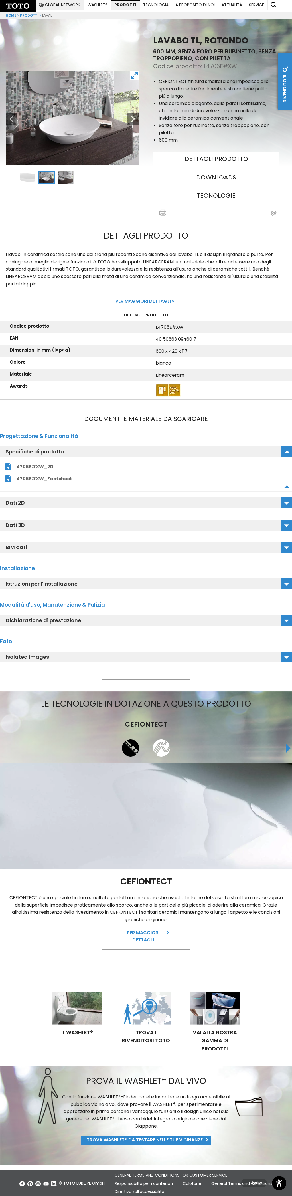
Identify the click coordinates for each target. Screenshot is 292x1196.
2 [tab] (46, 177)
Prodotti (29, 15)
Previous (8, 119)
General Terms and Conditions (241, 1183)
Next (133, 119)
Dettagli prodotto (216, 158)
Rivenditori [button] (284, 88)
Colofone (192, 1183)
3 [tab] (65, 177)
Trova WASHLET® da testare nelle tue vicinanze (145, 1140)
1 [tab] (27, 177)
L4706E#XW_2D (34, 466)
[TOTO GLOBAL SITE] (18, 6)
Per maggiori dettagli (143, 936)
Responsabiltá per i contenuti (144, 1183)
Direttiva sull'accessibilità (139, 1191)
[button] (60, 5)
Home (11, 15)
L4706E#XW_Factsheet (43, 478)
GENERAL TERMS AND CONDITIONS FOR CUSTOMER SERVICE (171, 1175)
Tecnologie (216, 195)
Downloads (216, 177)
